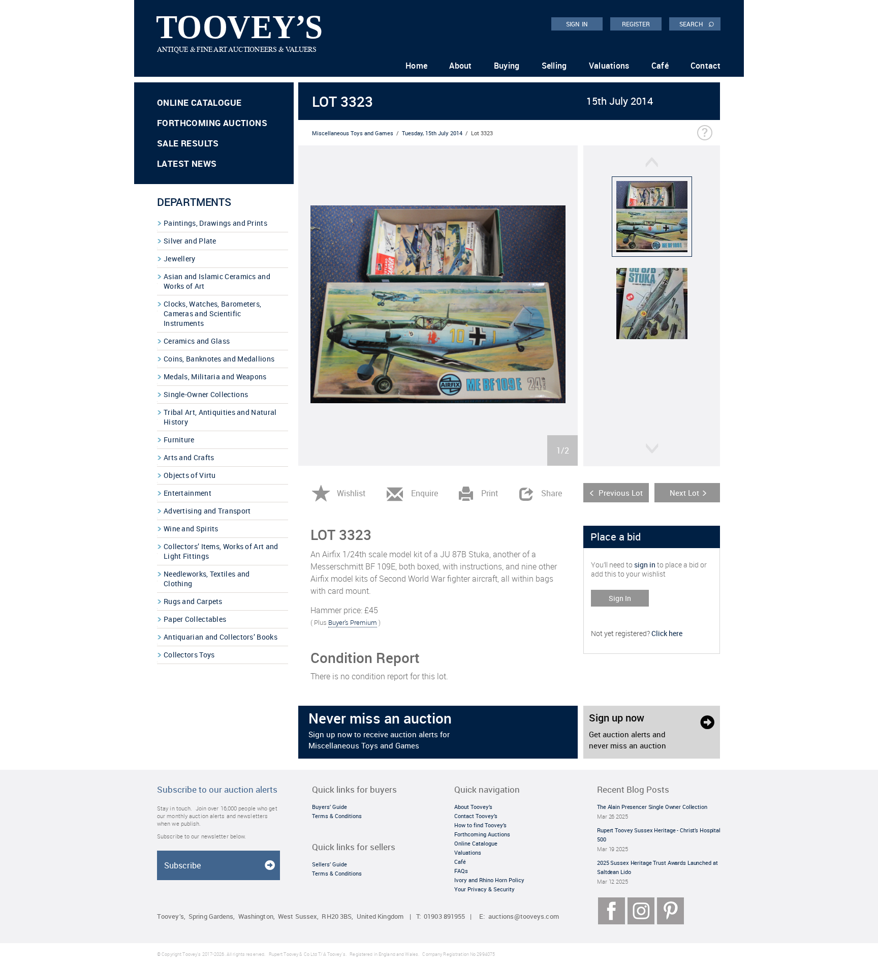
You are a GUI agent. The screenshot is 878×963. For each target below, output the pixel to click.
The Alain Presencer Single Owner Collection (652, 806)
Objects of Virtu (190, 475)
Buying (507, 65)
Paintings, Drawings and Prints (215, 223)
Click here (666, 633)
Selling (554, 65)
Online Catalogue (199, 102)
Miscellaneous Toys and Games (352, 133)
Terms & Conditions (337, 816)
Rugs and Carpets (193, 601)
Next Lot (684, 493)
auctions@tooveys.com (523, 916)
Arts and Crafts (189, 457)
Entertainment (187, 493)
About (460, 65)
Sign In (620, 598)
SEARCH (696, 23)
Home (416, 65)
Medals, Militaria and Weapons (215, 376)
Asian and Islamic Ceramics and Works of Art (217, 281)
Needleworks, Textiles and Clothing (207, 578)
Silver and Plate (190, 241)
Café (660, 65)
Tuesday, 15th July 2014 (432, 133)
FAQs (461, 871)
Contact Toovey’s (475, 816)
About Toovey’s (473, 806)
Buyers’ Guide (329, 806)
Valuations (609, 65)
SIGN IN (577, 24)
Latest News (186, 163)
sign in (644, 564)
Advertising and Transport (207, 511)
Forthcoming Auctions (212, 123)
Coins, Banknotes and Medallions (219, 359)
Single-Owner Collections (206, 394)
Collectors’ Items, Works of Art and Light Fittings (221, 551)
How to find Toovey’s (480, 825)
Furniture (179, 439)
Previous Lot (621, 493)
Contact (705, 65)
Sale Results (188, 143)
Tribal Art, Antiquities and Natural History (220, 417)
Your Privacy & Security (484, 889)
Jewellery (180, 258)
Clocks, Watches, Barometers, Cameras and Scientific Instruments (212, 313)
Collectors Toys (189, 654)
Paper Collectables (195, 619)
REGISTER (636, 24)
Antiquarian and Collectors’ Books (220, 637)
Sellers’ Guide (329, 864)
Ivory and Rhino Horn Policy (489, 880)
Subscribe (182, 865)
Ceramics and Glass (197, 341)
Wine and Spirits (191, 528)
